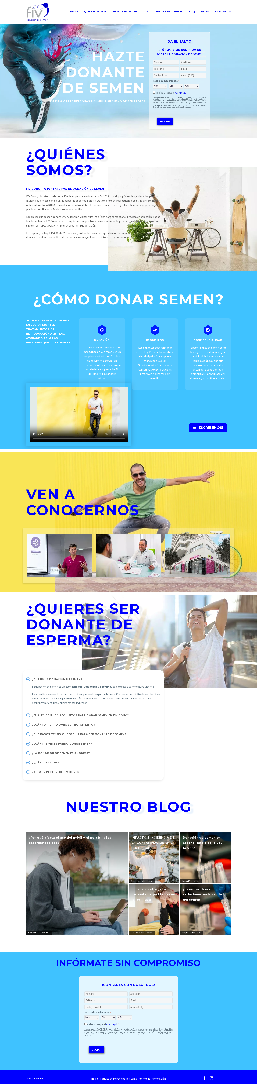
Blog (205, 11)
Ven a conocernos (169, 11)
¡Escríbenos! (208, 428)
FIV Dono (38, 1078)
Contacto (223, 11)
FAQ (192, 11)
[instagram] (211, 1078)
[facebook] (204, 1078)
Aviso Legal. (180, 92)
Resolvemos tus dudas (130, 11)
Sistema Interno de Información (146, 1078)
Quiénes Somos (95, 11)
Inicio (74, 11)
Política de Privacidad (112, 1078)
